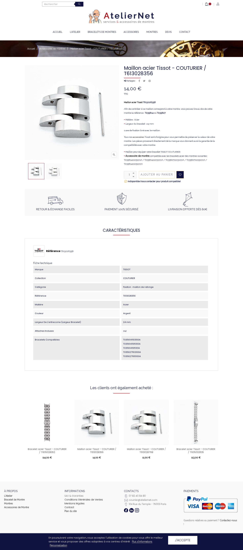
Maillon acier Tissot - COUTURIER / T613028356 (96, 450)
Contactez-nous (228, 520)
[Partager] (139, 81)
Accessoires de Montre (16, 507)
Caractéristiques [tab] (121, 230)
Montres (8, 503)
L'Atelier (8, 496)
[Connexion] (218, 4)
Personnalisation (58, 545)
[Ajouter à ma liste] (180, 174)
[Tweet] (144, 81)
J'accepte (182, 540)
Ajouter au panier (157, 174)
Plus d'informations (142, 541)
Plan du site (70, 511)
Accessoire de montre (137, 156)
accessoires (138, 137)
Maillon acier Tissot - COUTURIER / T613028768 (146, 450)
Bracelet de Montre (14, 499)
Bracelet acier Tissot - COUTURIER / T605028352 (47, 450)
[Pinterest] (149, 81)
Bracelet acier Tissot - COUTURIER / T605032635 (196, 450)
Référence (53, 251)
